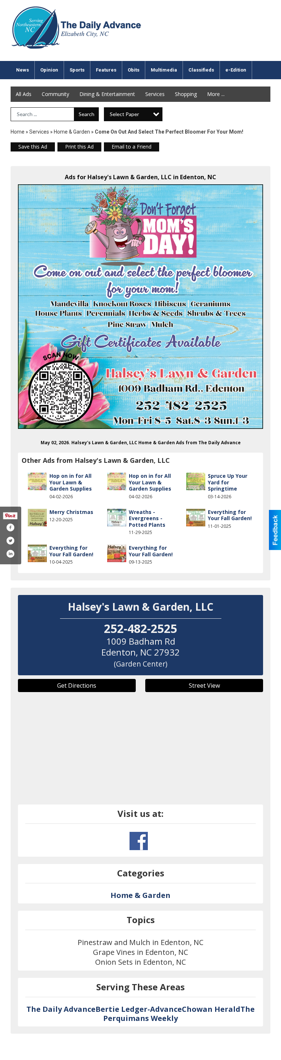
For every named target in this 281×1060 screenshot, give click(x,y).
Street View (204, 685)
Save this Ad (32, 146)
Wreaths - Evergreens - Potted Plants (147, 518)
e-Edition (235, 70)
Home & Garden (72, 132)
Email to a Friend (131, 146)
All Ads (23, 94)
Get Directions (76, 685)
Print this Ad (79, 146)
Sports (77, 70)
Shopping (186, 94)
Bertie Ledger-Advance (138, 1009)
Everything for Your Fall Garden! (230, 515)
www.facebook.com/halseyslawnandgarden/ (139, 841)
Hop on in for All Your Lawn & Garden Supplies (70, 482)
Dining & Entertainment (107, 94)
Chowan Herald (211, 1009)
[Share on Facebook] (10, 527)
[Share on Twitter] (10, 540)
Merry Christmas (71, 511)
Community (55, 94)
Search (86, 114)
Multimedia (164, 70)
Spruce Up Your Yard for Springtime (227, 482)
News (22, 70)
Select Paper (124, 114)
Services (155, 94)
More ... (216, 94)
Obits (133, 70)
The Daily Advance (60, 1009)
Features (106, 70)
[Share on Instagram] (10, 554)
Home (18, 132)
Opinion (49, 70)
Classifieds (201, 70)
